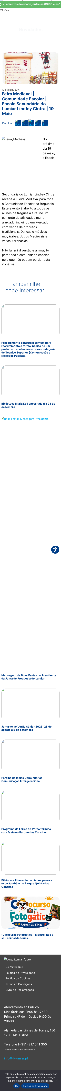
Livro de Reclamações (19, 989)
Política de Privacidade (20, 972)
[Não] (56, 1080)
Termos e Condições (19, 984)
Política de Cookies (17, 978)
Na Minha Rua (14, 967)
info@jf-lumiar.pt (16, 1058)
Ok (16, 1086)
